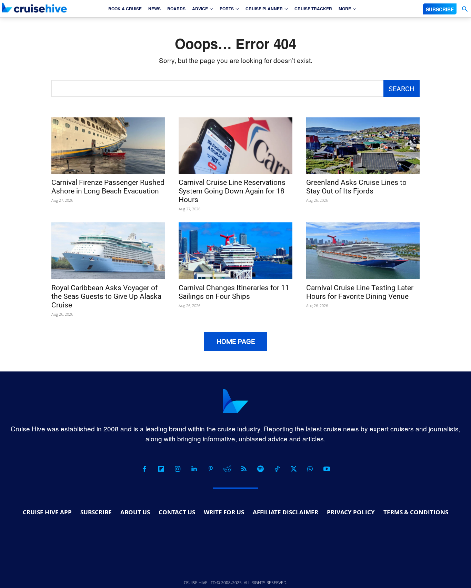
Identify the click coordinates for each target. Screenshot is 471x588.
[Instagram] (177, 468)
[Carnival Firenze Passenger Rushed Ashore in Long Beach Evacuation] (108, 145)
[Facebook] (144, 468)
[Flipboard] (161, 468)
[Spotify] (260, 468)
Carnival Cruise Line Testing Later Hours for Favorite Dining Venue (359, 292)
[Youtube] (326, 468)
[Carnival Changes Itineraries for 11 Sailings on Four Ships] (235, 250)
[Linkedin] (194, 468)
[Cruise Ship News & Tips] (34, 7)
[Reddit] (227, 468)
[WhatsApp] (310, 468)
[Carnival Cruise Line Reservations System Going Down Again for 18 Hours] (235, 145)
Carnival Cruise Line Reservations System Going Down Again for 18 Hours (232, 191)
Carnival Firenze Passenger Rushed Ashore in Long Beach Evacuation (107, 186)
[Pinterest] (210, 468)
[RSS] (243, 468)
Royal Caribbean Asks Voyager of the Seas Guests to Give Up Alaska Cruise (106, 296)
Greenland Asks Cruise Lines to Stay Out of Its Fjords (356, 186)
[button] (464, 9)
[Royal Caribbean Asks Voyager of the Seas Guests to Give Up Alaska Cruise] (108, 250)
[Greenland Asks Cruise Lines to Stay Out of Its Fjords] (363, 145)
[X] (293, 468)
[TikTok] (276, 468)
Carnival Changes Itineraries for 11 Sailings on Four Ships (234, 292)
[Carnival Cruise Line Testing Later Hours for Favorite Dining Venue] (363, 250)
